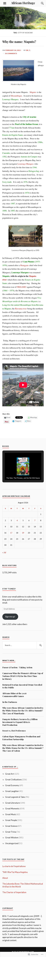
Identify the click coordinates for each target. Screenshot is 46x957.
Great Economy (12, 785)
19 (23, 533)
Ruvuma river (21, 308)
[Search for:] (23, 645)
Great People (11, 820)
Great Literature (12, 803)
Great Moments (12, 808)
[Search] (40, 3)
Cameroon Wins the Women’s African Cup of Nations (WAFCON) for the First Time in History (22, 676)
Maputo (33, 92)
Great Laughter (12, 791)
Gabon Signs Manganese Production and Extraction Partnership (21, 738)
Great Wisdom (11, 837)
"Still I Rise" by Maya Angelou (15, 872)
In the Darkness (9, 702)
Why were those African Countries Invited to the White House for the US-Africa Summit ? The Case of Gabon (22, 748)
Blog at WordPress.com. (23, 951)
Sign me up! (10, 616)
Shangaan (24, 265)
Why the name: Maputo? (19, 42)
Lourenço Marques (26, 163)
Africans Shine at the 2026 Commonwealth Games (14, 694)
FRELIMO (21, 286)
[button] (17, 473)
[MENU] (4, 3)
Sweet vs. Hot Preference (14, 730)
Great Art (9, 774)
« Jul (4, 552)
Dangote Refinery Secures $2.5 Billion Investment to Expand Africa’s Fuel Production (20, 722)
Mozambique (16, 95)
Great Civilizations (13, 779)
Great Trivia (10, 832)
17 (11, 533)
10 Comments (11, 53)
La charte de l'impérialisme (14, 866)
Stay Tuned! (9, 589)
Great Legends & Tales (15, 797)
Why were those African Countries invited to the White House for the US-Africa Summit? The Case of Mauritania (22, 710)
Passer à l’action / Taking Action (17, 667)
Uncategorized (11, 843)
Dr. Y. (28, 50)
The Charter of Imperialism (14, 892)
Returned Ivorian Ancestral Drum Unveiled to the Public (22, 686)
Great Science (11, 826)
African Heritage (23, 3)
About (5, 878)
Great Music (10, 814)
